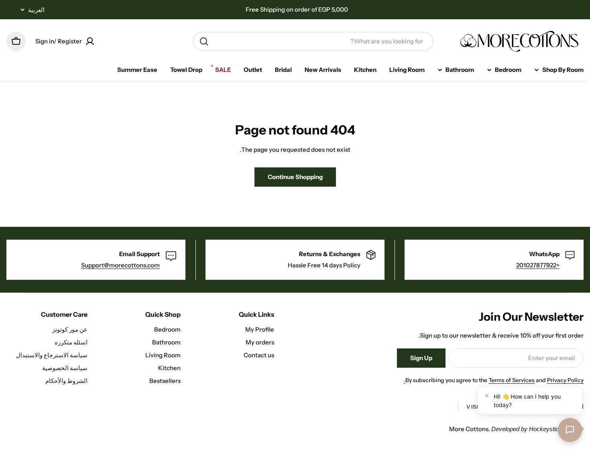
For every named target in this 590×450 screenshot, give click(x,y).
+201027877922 (537, 265)
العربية (36, 10)
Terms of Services (511, 380)
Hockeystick (545, 429)
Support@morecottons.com (120, 265)
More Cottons (468, 429)
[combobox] (313, 41)
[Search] (204, 41)
